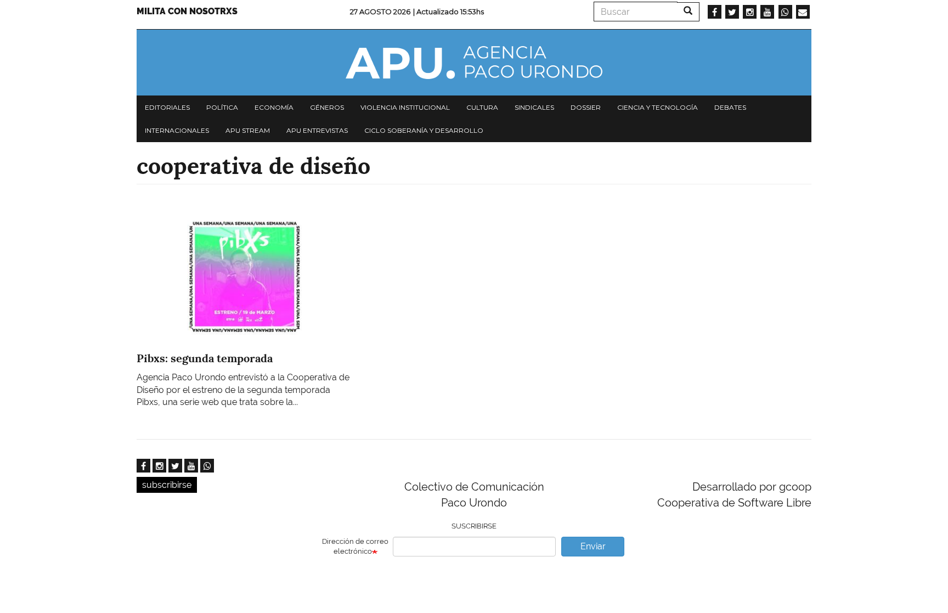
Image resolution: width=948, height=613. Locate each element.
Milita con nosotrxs (187, 11)
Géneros (327, 107)
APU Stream (247, 130)
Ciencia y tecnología (657, 107)
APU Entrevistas (317, 130)
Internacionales (177, 130)
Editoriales (167, 107)
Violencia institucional (405, 107)
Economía (274, 107)
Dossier (586, 107)
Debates (730, 107)
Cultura (482, 107)
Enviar (593, 546)
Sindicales (534, 107)
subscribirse (166, 485)
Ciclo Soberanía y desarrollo (423, 130)
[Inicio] (474, 62)
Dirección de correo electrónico (355, 546)
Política (222, 107)
